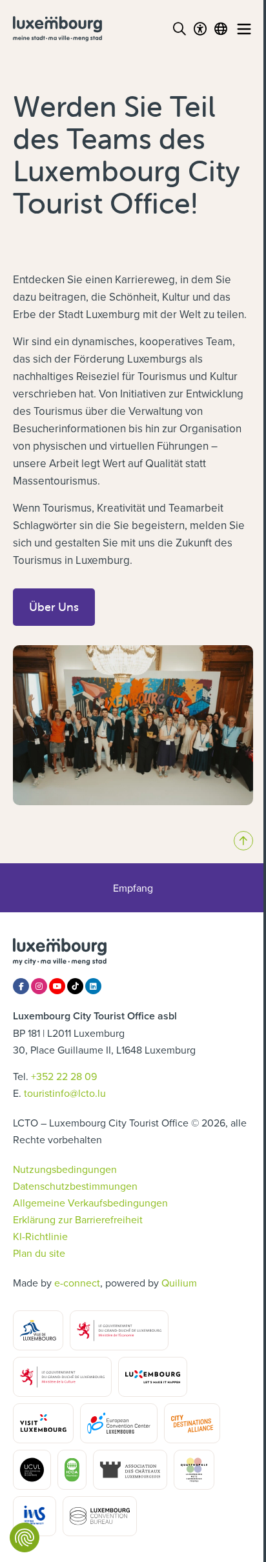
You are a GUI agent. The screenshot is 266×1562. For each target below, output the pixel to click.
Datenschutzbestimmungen (75, 1186)
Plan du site (39, 1253)
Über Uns (54, 606)
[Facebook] (21, 986)
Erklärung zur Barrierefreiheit (78, 1219)
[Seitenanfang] (243, 840)
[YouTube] (57, 986)
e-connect (77, 1283)
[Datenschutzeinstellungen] (24, 1537)
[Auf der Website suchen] (179, 29)
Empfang (133, 888)
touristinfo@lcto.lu (65, 1093)
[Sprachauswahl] (220, 29)
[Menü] (244, 29)
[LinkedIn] (93, 986)
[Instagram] (39, 986)
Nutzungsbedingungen (65, 1169)
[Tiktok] (75, 986)
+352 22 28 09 (64, 1076)
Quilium (179, 1283)
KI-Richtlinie (40, 1236)
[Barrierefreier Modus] (200, 29)
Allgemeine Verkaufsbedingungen (90, 1203)
